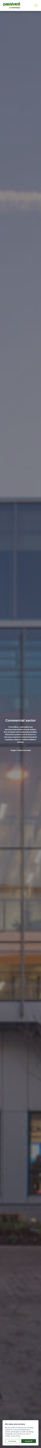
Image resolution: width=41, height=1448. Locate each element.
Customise (12, 1441)
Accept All (28, 1441)
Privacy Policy (15, 1436)
